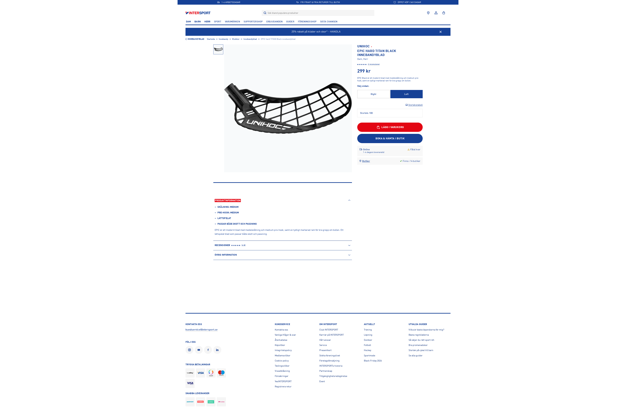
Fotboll (367, 345)
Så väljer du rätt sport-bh (421, 340)
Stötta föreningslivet (329, 355)
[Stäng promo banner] (441, 32)
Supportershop (253, 21)
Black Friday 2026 (373, 360)
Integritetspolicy (283, 350)
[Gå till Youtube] (199, 350)
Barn (197, 21)
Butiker (366, 161)
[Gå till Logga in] (436, 13)
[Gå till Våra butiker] (428, 13)
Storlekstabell (415, 105)
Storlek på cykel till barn (421, 350)
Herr (207, 21)
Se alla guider (416, 355)
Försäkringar (281, 376)
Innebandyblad (195, 39)
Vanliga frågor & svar (285, 334)
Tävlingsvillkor (282, 365)
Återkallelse (281, 340)
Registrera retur (283, 386)
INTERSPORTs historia (330, 365)
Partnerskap (325, 371)
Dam (188, 21)
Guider (290, 21)
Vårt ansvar (325, 340)
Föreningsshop (307, 21)
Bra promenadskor (418, 345)
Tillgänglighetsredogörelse (333, 376)
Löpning (368, 334)
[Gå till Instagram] (190, 350)
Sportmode (369, 355)
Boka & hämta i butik (390, 138)
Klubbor (235, 39)
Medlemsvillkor (282, 355)
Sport (217, 21)
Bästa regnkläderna (419, 334)
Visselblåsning (282, 371)
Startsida (211, 39)
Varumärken (232, 21)
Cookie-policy (282, 360)
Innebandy (223, 39)
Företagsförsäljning (329, 360)
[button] (218, 49)
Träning (368, 329)
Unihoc (363, 46)
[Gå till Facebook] (208, 350)
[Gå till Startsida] (198, 12)
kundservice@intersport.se (202, 329)
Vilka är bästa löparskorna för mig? (426, 329)
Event (322, 381)
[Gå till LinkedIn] (218, 350)
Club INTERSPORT (328, 329)
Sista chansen (328, 21)
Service (323, 345)
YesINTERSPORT (283, 381)
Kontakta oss (281, 329)
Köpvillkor (280, 345)
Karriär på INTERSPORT (331, 334)
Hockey (367, 350)
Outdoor (368, 340)
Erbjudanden (274, 21)
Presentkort (325, 350)
